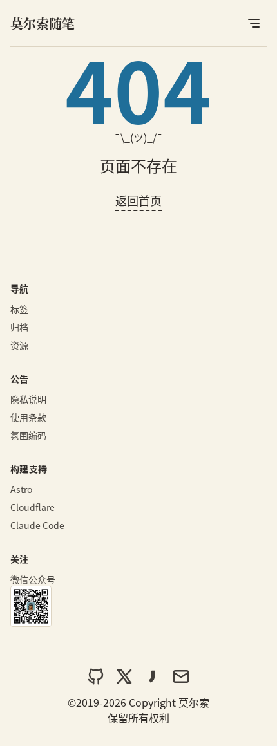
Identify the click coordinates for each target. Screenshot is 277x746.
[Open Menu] (254, 23)
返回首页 (138, 200)
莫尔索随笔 (42, 23)
